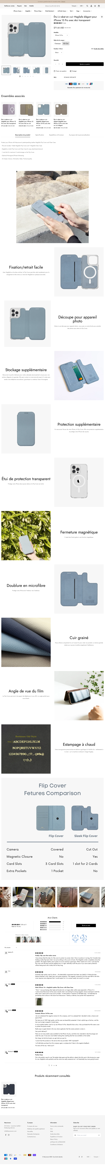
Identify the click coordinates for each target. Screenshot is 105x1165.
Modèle (31, 6)
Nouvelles (30, 1131)
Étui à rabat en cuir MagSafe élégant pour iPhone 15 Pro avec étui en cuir (43, 122)
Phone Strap (37, 11)
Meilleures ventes (9, 6)
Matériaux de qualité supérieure (36, 1129)
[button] (98, 6)
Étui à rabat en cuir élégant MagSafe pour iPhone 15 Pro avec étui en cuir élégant (61, 122)
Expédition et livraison (56, 1137)
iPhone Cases (17, 11)
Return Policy (54, 1139)
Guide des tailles (54, 1134)
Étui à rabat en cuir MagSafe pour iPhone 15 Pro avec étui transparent (8, 121)
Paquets (19, 6)
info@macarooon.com (10, 1131)
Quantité (56, 60)
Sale (25, 6)
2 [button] (51, 1065)
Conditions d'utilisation (56, 1144)
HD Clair (66, 43)
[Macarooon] (52, 6)
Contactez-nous (31, 1137)
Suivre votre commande (56, 1126)
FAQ (51, 1131)
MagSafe (27, 11)
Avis (51, 1129)
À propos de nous (32, 1126)
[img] (39, 953)
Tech (71, 11)
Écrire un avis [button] (86, 925)
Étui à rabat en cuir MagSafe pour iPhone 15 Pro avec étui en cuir (26, 121)
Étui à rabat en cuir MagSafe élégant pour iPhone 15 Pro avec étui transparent (8, 1102)
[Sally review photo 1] (39, 1002)
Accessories (86, 11)
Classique (58, 43)
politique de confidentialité (57, 1142)
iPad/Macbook (49, 11)
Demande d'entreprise (33, 1134)
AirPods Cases (62, 11)
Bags (78, 11)
